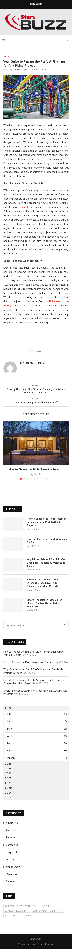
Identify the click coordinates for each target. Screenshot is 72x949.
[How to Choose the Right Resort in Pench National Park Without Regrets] (36, 443)
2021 (8, 783)
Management (13, 866)
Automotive (12, 830)
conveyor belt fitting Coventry (20, 906)
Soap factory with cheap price (47, 911)
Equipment (11, 852)
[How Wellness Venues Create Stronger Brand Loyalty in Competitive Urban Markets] (13, 584)
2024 (8, 768)
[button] (6, 450)
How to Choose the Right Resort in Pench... (36, 469)
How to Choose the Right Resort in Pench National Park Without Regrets (46, 522)
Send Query (36, 4)
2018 (8, 797)
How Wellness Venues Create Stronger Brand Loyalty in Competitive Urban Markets (43, 583)
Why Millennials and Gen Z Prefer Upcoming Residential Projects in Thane (46, 563)
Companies (12, 844)
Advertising (12, 822)
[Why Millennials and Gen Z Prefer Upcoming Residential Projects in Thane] (13, 564)
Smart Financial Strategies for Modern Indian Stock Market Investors (44, 603)
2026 (8, 708)
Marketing (11, 874)
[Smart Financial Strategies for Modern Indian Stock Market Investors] (13, 605)
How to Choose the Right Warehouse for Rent (47, 540)
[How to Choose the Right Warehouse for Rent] (13, 544)
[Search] (68, 40)
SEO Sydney (46, 906)
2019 (8, 793)
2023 (8, 773)
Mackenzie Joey (20, 69)
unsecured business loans (18, 916)
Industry (10, 859)
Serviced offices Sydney (16, 911)
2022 (8, 778)
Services (10, 881)
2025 (8, 764)
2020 (8, 788)
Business (10, 837)
